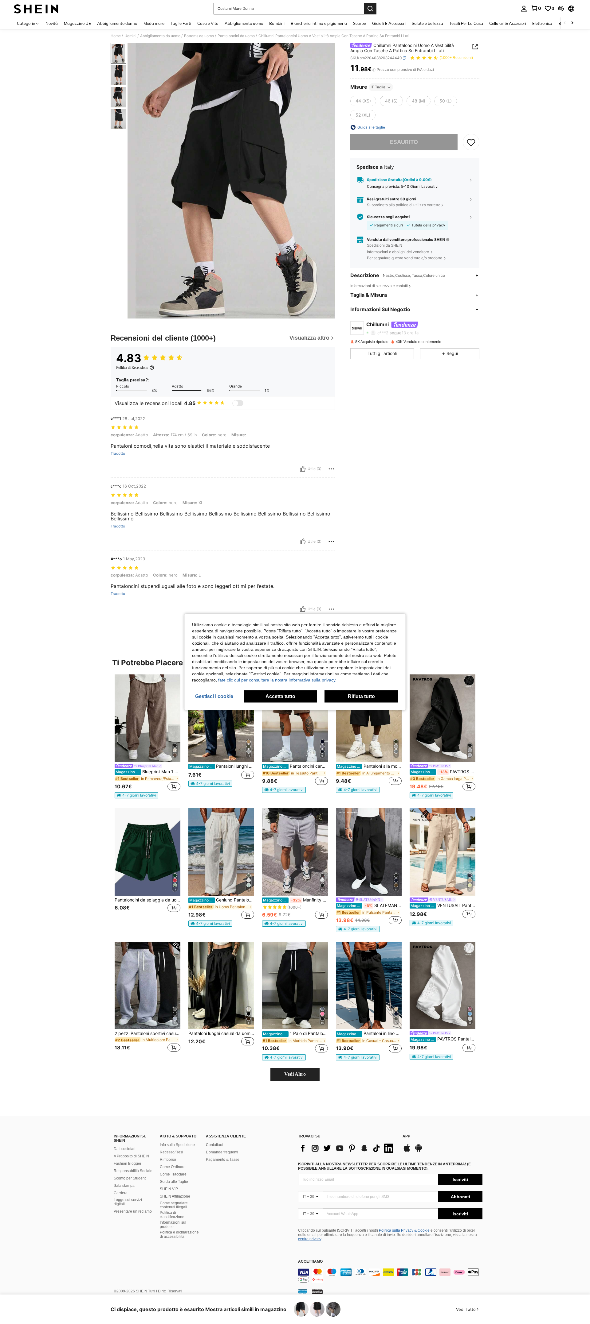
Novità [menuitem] (51, 23)
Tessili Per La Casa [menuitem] (466, 23)
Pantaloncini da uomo (236, 36)
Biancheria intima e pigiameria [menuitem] (319, 23)
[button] (560, 8)
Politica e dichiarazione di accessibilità (179, 1234)
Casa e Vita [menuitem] (207, 23)
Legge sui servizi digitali (128, 1202)
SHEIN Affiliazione (175, 1196)
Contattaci (214, 1145)
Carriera (121, 1193)
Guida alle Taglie (174, 1181)
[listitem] (147, 736)
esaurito (404, 142)
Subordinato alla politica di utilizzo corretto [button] (403, 205)
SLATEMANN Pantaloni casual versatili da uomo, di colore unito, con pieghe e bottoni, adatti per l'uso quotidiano (369, 905)
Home (116, 36)
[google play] (418, 1151)
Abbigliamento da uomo (160, 36)
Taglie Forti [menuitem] (181, 23)
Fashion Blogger (127, 1163)
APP (406, 1136)
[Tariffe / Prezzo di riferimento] (374, 70)
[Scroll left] (565, 23)
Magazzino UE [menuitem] (77, 23)
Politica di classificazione (172, 1214)
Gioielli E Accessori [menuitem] (389, 23)
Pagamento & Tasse (222, 1159)
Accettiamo (310, 1262)
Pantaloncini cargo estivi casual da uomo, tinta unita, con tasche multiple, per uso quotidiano (295, 766)
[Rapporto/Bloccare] (331, 469)
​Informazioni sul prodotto (173, 1224)
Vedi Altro (295, 1074)
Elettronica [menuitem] (542, 23)
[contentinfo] (390, 1275)
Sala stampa (124, 1185)
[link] (536, 8)
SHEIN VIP (169, 1189)
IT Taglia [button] (378, 87)
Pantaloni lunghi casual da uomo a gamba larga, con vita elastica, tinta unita (221, 1033)
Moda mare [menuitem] (154, 23)
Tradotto (118, 453)
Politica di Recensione (132, 367)
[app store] (407, 1151)
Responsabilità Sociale (133, 1171)
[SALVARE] (471, 142)
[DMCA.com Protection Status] (317, 1291)
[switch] (237, 403)
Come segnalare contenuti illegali (174, 1205)
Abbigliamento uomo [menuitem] (244, 23)
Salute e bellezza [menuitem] (427, 23)
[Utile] (302, 469)
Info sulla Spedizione (177, 1145)
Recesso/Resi (171, 1152)
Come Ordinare (173, 1167)
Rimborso (168, 1159)
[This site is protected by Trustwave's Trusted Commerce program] (302, 1291)
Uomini (130, 36)
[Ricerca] (370, 8)
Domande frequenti (222, 1152)
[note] (136, 795)
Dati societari (125, 1149)
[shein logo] (36, 8)
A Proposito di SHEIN (131, 1156)
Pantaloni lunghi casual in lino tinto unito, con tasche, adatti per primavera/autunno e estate (221, 766)
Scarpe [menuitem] (359, 23)
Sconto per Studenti (130, 1178)
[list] (347, 1148)
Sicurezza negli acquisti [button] (388, 217)
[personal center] (524, 8)
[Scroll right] (572, 23)
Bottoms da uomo (199, 36)
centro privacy (309, 1239)
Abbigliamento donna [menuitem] (117, 23)
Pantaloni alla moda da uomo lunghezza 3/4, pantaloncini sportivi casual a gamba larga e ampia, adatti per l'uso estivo (369, 766)
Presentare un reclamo (133, 1211)
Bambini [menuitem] (277, 23)
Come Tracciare (173, 1174)
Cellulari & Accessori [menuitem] (507, 23)
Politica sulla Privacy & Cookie (404, 1230)
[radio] (363, 101)
